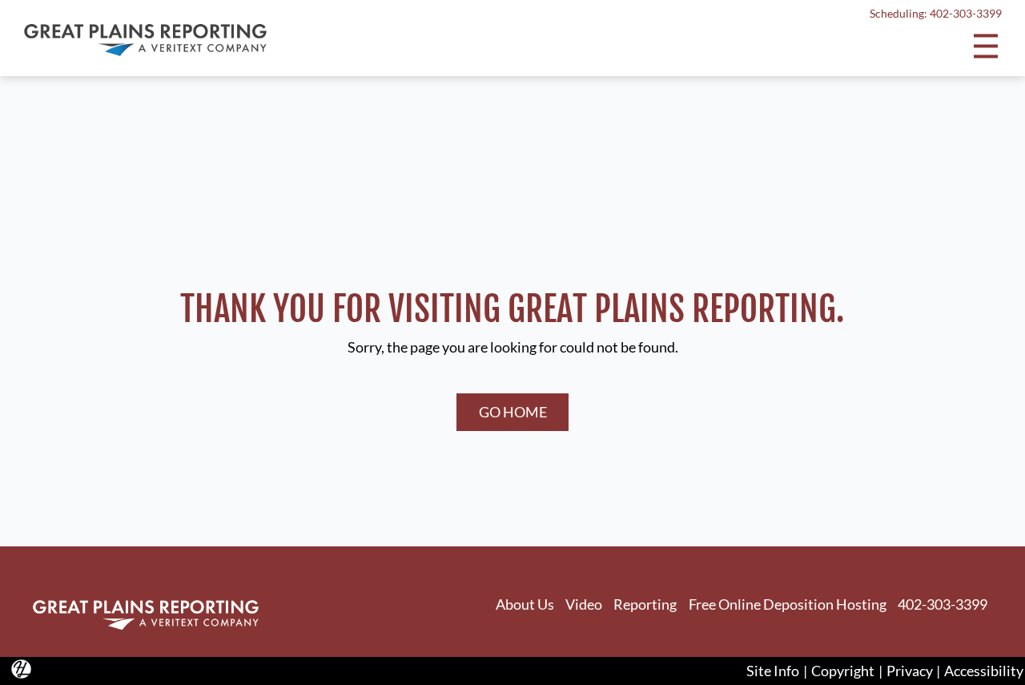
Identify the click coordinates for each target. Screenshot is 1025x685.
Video (583, 604)
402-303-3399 (942, 604)
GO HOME (513, 412)
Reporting (645, 604)
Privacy (909, 670)
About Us (525, 604)
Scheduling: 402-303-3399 (936, 13)
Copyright (842, 670)
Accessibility (983, 670)
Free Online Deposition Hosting (787, 604)
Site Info (772, 670)
